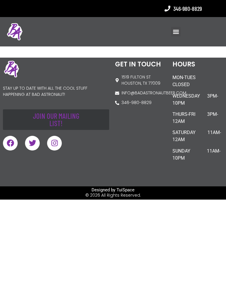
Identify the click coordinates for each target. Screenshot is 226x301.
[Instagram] (54, 143)
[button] (176, 31)
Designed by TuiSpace (113, 190)
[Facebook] (10, 143)
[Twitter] (32, 143)
